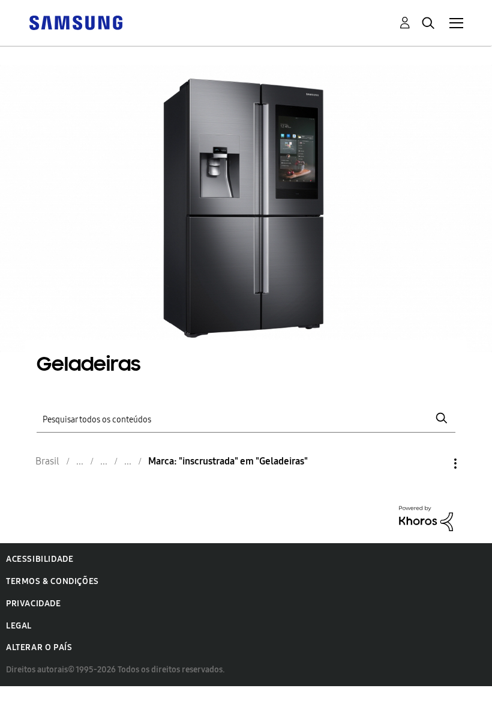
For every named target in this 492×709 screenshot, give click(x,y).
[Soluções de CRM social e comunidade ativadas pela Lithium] (426, 517)
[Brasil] (75, 22)
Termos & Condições (52, 581)
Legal (19, 626)
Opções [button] (435, 463)
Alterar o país (39, 647)
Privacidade (33, 603)
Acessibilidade (39, 559)
